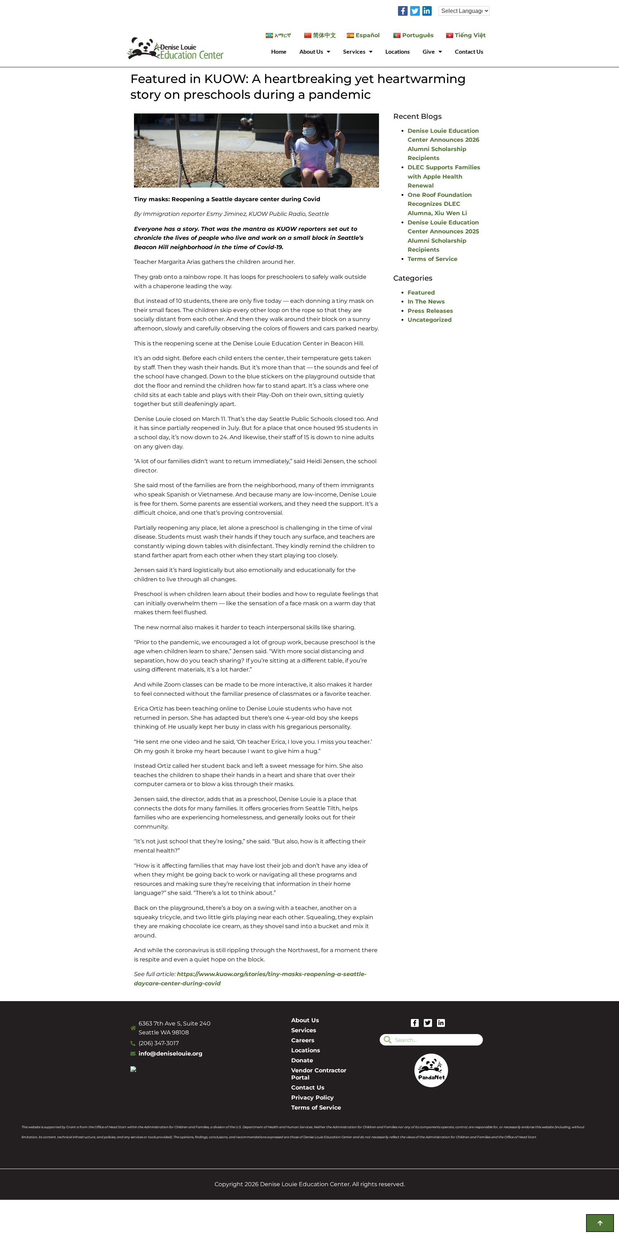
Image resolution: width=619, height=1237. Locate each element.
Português (418, 35)
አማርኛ (283, 35)
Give (429, 51)
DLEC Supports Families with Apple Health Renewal (444, 176)
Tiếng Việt (470, 35)
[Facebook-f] (403, 11)
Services (354, 51)
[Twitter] (415, 11)
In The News (426, 301)
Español (368, 35)
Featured (421, 292)
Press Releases (430, 310)
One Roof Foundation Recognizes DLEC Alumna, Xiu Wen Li (440, 204)
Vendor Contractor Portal (318, 1074)
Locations (397, 51)
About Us (311, 51)
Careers (303, 1040)
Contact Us (469, 51)
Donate (302, 1060)
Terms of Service (432, 259)
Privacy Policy (312, 1097)
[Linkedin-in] (427, 11)
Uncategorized (430, 319)
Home (279, 51)
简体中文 (324, 35)
